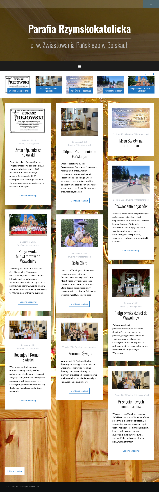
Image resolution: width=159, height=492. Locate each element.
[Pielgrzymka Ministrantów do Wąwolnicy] (28, 224)
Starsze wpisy (15, 471)
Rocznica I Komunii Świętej (28, 357)
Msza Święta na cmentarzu (80, 90)
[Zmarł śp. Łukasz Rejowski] (28, 120)
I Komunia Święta (79, 353)
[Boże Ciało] (79, 233)
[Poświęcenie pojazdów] (131, 179)
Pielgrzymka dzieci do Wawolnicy (131, 315)
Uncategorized (32, 143)
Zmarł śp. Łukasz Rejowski (19, 90)
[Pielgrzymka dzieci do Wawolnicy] (131, 282)
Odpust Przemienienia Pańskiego (48, 89)
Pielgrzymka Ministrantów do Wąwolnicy (141, 89)
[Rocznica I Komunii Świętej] (28, 329)
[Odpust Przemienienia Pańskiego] (79, 121)
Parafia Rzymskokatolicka (79, 28)
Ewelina (20, 143)
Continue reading (28, 195)
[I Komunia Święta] (79, 331)
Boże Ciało (79, 263)
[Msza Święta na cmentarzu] (131, 117)
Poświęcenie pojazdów (113, 90)
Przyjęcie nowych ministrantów (131, 404)
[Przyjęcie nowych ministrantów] (131, 379)
